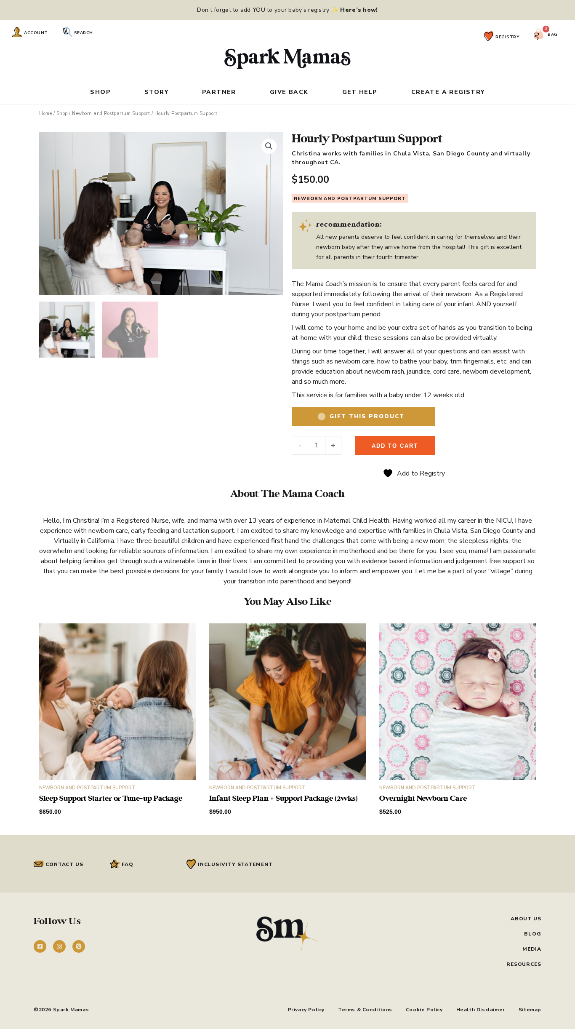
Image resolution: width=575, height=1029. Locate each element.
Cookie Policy (424, 1009)
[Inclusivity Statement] (191, 864)
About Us (526, 918)
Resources (523, 964)
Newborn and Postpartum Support (111, 113)
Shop (100, 92)
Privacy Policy (306, 1009)
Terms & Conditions (365, 1009)
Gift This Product (367, 416)
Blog (532, 933)
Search (83, 33)
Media (531, 948)
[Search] (67, 32)
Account (36, 33)
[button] (269, 146)
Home (45, 113)
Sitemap (530, 1009)
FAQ (127, 864)
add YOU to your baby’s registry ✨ (308, 10)
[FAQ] (115, 864)
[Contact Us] (39, 864)
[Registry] (489, 36)
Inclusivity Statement (235, 864)
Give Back (289, 92)
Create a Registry (448, 92)
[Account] (17, 32)
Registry (507, 37)
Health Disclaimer (480, 1009)
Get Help (360, 92)
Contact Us (64, 864)
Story (156, 92)
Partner (219, 92)
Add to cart (395, 446)
